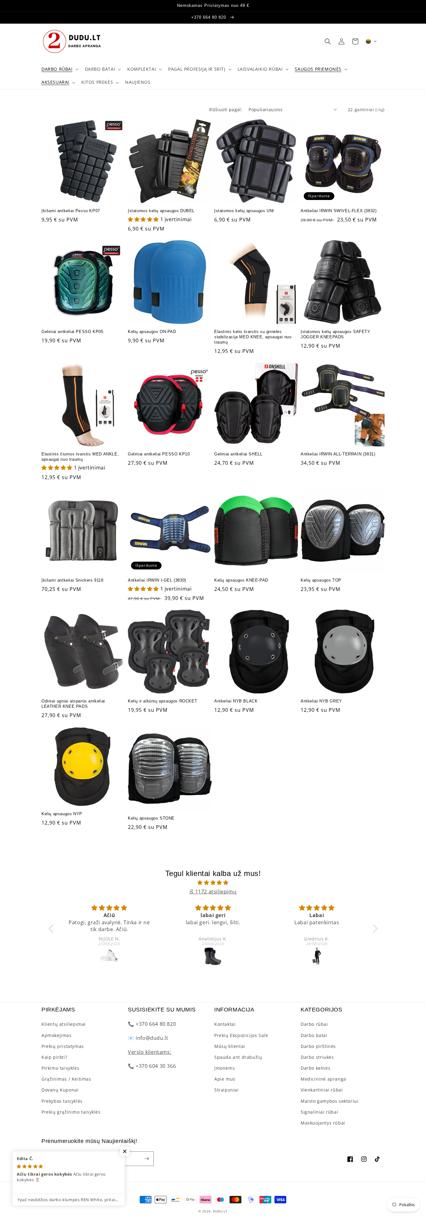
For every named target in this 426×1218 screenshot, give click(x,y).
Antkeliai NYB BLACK (236, 701)
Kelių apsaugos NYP (61, 813)
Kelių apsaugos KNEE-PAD (241, 580)
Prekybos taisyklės (62, 1101)
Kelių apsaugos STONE (151, 818)
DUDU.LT (220, 1211)
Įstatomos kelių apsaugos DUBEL (161, 210)
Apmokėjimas (56, 1035)
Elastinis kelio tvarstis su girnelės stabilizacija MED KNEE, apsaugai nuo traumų (253, 337)
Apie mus (224, 1079)
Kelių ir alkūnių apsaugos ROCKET (162, 701)
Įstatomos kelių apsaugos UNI (244, 210)
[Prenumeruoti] (146, 1158)
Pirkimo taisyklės (60, 1068)
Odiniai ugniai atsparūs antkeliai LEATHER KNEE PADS (73, 704)
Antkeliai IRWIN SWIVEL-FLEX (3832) (338, 210)
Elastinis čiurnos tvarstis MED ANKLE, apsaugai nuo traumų (80, 457)
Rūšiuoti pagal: (225, 109)
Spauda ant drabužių (238, 1057)
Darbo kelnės (315, 1068)
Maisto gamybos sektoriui (329, 1101)
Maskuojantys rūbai (323, 1123)
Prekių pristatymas (62, 1046)
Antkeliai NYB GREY (321, 701)
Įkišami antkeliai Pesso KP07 (70, 210)
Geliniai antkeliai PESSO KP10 (159, 454)
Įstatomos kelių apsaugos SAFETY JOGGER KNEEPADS (335, 334)
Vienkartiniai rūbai (322, 1090)
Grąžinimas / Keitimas (66, 1079)
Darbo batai (314, 1035)
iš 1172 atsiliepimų (213, 891)
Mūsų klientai (229, 1046)
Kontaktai (224, 1024)
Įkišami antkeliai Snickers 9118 (72, 580)
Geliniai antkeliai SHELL (238, 454)
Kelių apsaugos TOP (321, 580)
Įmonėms (224, 1068)
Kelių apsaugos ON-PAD (152, 331)
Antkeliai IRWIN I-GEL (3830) (157, 580)
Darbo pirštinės (318, 1046)
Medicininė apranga (323, 1079)
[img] (213, 882)
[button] (59, 69)
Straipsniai (226, 1090)
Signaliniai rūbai (319, 1112)
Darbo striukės (317, 1057)
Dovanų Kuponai (60, 1090)
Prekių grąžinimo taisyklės (71, 1112)
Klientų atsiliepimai (63, 1024)
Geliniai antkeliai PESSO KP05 (72, 331)
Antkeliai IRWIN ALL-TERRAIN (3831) (338, 454)
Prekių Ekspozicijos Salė (241, 1035)
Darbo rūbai (314, 1024)
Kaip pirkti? (54, 1057)
